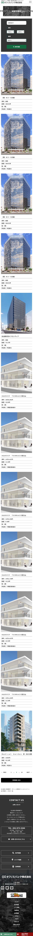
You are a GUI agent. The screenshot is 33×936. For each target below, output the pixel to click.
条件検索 (3, 791)
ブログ (16, 919)
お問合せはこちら (8, 934)
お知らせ (16, 921)
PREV (4, 772)
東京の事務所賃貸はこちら (25, 934)
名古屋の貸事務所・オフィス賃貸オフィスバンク (14, 789)
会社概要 (16, 913)
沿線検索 (18, 866)
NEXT (28, 772)
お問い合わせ (16, 924)
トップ (16, 902)
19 (21, 772)
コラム (16, 916)
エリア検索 (17, 860)
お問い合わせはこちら (18, 839)
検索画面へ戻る (17, 780)
